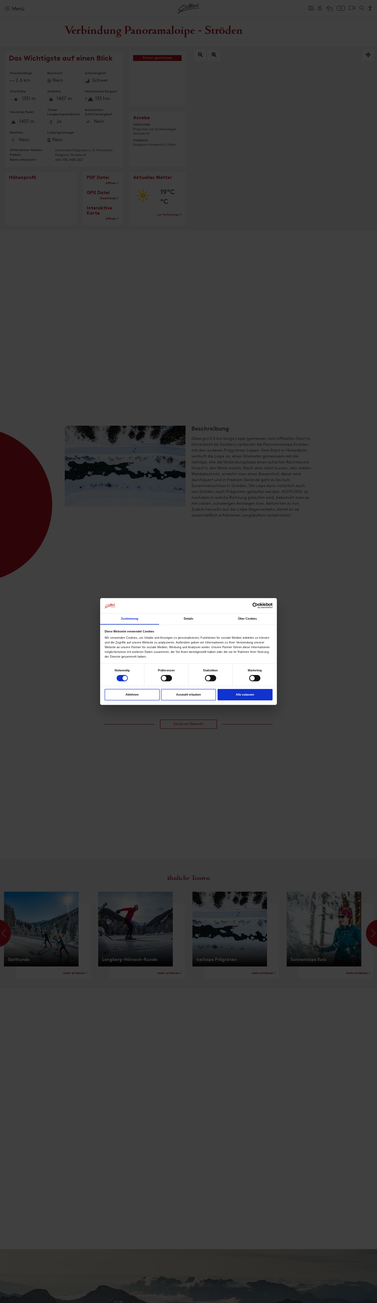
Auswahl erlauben (188, 694)
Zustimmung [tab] (129, 618)
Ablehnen (132, 694)
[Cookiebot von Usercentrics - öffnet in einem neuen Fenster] (255, 606)
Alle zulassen (245, 694)
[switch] (166, 680)
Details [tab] (188, 618)
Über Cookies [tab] (247, 618)
